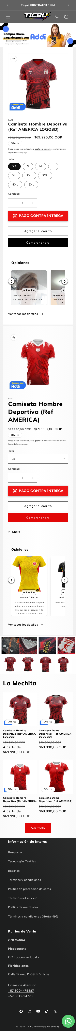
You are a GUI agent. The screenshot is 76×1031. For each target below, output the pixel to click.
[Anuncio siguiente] (68, 5)
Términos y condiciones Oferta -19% (33, 916)
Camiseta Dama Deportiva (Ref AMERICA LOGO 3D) (55, 733)
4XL (15, 184)
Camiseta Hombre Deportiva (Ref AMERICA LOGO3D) (19, 733)
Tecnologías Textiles (22, 861)
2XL (29, 175)
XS (14, 166)
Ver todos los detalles (23, 314)
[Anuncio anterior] (7, 5)
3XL (45, 175)
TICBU (30, 1026)
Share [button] (16, 532)
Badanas (14, 870)
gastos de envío (43, 149)
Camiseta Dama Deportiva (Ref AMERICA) (56, 799)
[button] (8, 16)
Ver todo (38, 828)
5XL (31, 184)
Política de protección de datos (29, 889)
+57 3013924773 (20, 996)
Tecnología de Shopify (47, 1026)
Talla (11, 450)
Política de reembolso (23, 907)
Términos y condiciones (24, 880)
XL (14, 175)
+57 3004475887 (21, 990)
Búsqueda (15, 852)
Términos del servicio (22, 898)
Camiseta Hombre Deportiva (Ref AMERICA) (20, 799)
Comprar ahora (38, 242)
